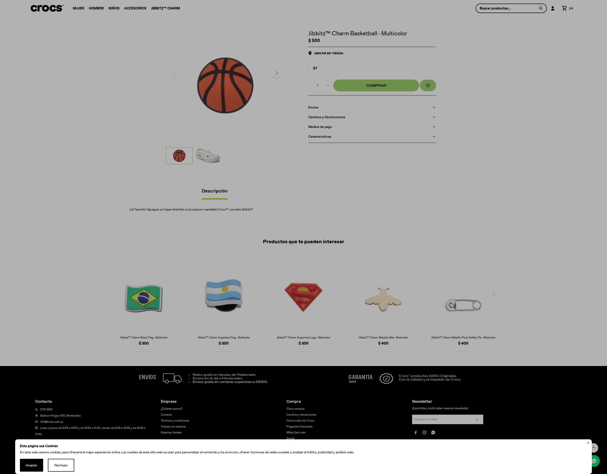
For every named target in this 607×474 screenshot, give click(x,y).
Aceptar (31, 465)
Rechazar (61, 465)
